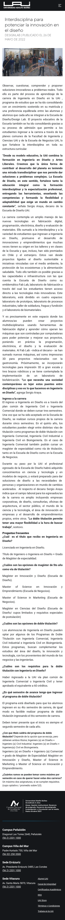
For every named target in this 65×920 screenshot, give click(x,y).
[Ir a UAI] (12, 5)
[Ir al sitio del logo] (31, 5)
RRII (40, 895)
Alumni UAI (43, 878)
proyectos (8, 259)
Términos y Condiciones (49, 906)
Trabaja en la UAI (46, 911)
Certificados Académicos (49, 889)
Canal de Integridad (47, 884)
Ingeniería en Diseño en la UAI (39, 98)
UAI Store (42, 900)
